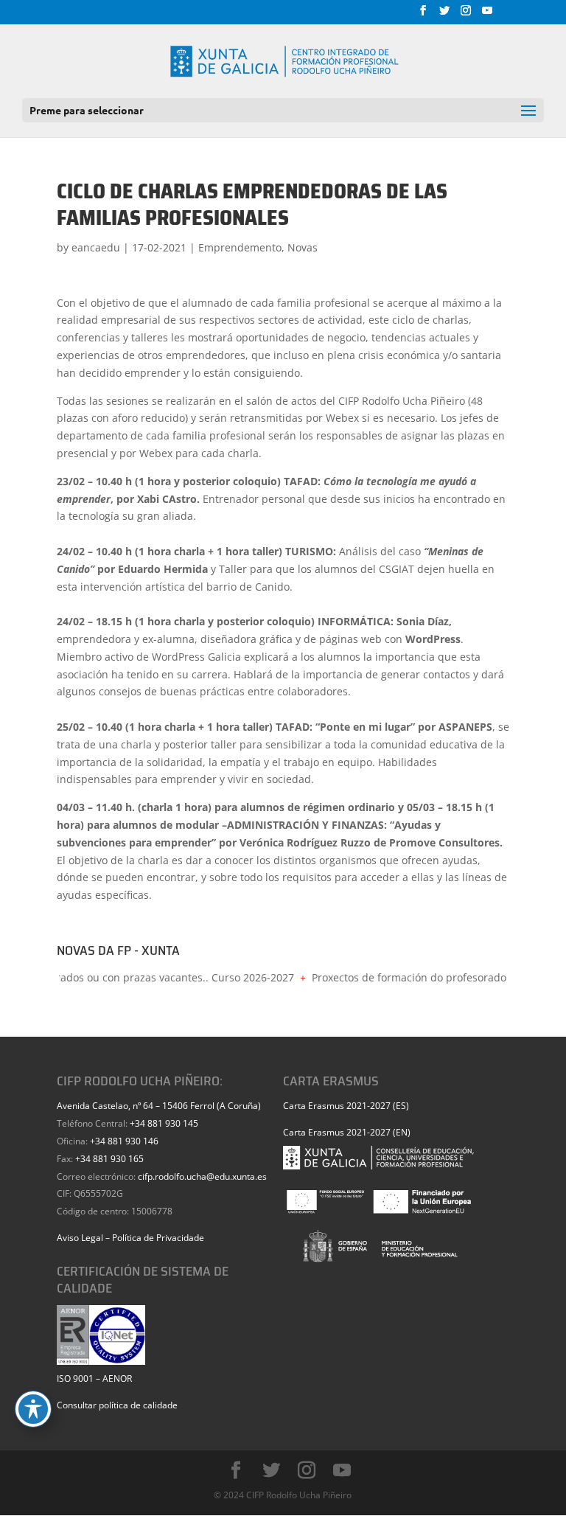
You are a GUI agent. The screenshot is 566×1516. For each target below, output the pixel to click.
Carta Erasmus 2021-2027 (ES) (346, 1105)
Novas (302, 247)
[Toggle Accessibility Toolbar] (33, 1409)
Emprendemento (240, 247)
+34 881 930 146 (124, 1141)
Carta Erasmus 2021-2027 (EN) (346, 1132)
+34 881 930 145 (164, 1123)
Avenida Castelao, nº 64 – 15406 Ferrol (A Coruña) (159, 1105)
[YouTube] (487, 14)
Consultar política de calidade (117, 1405)
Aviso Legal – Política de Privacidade (130, 1237)
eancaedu (95, 247)
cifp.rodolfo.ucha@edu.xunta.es (202, 1176)
